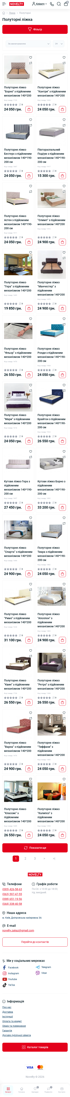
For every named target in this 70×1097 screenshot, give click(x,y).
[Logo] (16, 4)
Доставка (7, 1012)
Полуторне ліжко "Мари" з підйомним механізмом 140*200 (17, 419)
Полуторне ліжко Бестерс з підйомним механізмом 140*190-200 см (18, 155)
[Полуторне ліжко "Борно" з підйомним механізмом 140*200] (18, 69)
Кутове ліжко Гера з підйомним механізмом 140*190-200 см (18, 487)
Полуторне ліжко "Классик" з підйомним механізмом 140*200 (17, 815)
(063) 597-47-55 (12, 894)
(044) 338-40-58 (12, 903)
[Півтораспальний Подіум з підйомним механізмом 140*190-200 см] (52, 132)
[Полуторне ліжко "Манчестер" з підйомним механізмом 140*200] (52, 264)
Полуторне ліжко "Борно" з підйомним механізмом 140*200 (17, 91)
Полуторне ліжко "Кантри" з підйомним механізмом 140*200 (52, 91)
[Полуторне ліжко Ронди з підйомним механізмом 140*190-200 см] (52, 331)
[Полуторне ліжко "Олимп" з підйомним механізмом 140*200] (52, 198)
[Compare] (30, 62)
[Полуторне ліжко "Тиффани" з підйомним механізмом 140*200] (52, 725)
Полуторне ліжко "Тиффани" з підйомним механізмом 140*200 (51, 748)
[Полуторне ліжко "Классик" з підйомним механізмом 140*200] (18, 791)
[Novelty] (35, 874)
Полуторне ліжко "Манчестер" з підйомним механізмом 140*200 (51, 288)
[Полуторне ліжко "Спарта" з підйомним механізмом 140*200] (18, 530)
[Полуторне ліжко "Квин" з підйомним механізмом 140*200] (18, 663)
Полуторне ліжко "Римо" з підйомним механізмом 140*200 (17, 618)
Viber (44, 973)
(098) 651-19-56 (12, 898)
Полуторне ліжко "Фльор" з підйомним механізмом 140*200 (18, 352)
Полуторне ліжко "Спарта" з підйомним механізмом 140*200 (18, 551)
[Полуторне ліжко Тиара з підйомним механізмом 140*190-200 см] (52, 530)
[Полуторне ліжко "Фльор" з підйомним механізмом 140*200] (18, 331)
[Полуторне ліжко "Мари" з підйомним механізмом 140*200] (18, 397)
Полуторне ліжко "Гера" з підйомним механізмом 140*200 (17, 286)
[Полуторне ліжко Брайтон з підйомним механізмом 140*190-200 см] (52, 397)
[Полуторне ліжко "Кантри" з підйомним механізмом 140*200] (52, 69)
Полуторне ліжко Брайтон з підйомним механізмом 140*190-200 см (52, 421)
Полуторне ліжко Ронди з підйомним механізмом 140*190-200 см (52, 354)
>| (54, 858)
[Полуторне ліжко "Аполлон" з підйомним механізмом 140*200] (52, 596)
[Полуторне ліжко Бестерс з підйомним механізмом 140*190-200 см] (18, 132)
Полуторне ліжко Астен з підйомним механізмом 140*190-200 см (18, 222)
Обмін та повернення (14, 1026)
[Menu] (4, 4)
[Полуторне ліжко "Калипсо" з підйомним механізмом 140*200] (52, 791)
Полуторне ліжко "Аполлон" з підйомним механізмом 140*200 (51, 620)
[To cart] (28, 109)
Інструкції (7, 1016)
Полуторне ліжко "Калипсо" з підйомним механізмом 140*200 (51, 815)
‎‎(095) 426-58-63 (12, 889)
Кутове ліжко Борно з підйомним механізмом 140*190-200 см (52, 487)
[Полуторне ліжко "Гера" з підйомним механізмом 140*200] (18, 264)
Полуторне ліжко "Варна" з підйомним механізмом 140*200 (17, 746)
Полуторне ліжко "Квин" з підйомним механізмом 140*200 (17, 684)
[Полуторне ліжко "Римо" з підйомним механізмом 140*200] (18, 596)
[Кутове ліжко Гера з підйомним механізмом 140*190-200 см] (18, 463)
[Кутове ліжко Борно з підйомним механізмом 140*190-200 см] (52, 463)
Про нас (6, 1007)
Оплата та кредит (12, 1021)
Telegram (46, 967)
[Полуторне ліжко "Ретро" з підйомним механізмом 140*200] (52, 663)
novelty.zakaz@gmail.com (18, 930)
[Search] (59, 4)
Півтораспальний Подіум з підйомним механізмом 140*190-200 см (52, 155)
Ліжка (12, 13)
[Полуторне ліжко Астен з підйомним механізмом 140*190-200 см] (18, 198)
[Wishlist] (30, 57)
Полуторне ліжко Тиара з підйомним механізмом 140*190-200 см (52, 554)
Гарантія (7, 1030)
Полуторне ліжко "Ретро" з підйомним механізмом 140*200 (51, 684)
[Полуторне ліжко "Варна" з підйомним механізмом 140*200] (18, 725)
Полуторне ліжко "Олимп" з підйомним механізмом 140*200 (51, 220)
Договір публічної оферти (16, 1035)
